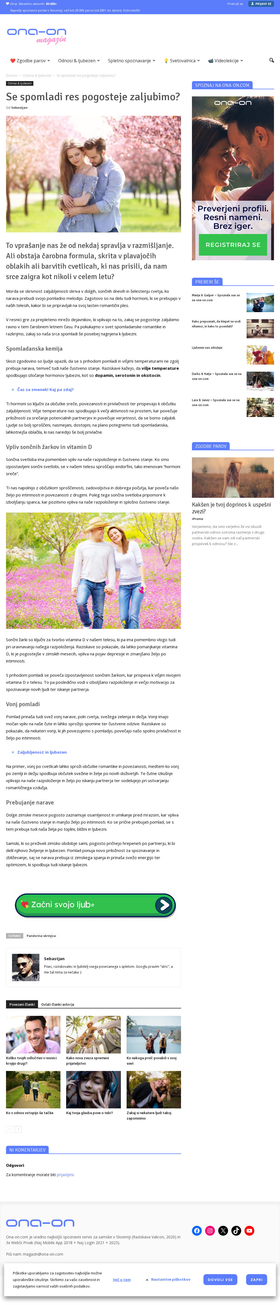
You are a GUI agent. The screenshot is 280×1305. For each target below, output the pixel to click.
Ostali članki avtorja (57, 1004)
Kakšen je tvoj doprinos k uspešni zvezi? (231, 508)
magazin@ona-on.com (43, 1254)
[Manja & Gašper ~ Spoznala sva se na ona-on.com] (260, 302)
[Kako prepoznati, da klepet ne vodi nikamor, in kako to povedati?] (260, 328)
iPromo (197, 519)
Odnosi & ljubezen (76, 61)
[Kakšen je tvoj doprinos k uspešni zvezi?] (233, 477)
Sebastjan (19, 107)
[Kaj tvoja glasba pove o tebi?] (93, 1089)
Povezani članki (22, 1004)
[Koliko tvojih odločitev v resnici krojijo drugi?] (33, 1034)
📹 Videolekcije (223, 61)
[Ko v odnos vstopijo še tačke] (33, 1089)
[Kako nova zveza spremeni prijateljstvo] (93, 1034)
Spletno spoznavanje (129, 61)
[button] (271, 60)
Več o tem (122, 1279)
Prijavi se (263, 4)
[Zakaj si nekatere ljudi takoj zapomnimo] (154, 1089)
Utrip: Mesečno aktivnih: (33, 4)
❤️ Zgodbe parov (28, 61)
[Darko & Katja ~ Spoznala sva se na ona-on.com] (260, 381)
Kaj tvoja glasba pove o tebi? (89, 1113)
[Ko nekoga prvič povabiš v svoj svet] (154, 1034)
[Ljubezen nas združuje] (260, 355)
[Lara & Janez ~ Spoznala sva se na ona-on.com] (260, 407)
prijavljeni (65, 1174)
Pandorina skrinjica (41, 936)
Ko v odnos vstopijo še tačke (29, 1113)
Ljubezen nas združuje (207, 348)
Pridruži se (235, 4)
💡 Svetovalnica (180, 61)
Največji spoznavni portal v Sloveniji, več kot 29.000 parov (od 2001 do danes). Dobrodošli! (75, 10)
